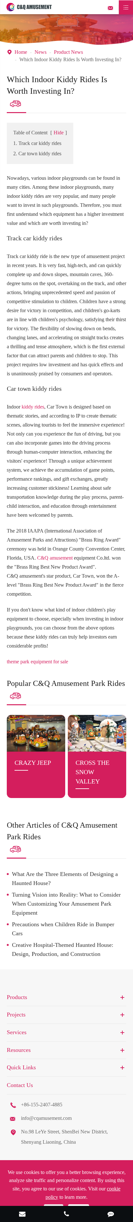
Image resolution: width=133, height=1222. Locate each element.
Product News (68, 52)
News (40, 52)
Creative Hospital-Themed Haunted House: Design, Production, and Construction (62, 949)
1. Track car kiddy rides (37, 143)
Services (16, 1032)
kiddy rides (33, 406)
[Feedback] (111, 1215)
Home (21, 52)
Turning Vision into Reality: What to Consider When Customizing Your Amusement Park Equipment (66, 903)
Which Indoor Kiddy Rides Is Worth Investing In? (70, 59)
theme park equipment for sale (37, 661)
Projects (16, 1014)
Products (17, 997)
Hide (59, 132)
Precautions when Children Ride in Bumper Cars (63, 929)
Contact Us (20, 1085)
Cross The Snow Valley (92, 771)
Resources (19, 1050)
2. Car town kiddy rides (37, 153)
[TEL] (66, 1215)
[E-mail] (22, 1215)
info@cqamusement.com (46, 1118)
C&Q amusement (55, 558)
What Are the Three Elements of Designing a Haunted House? (65, 878)
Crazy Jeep (33, 762)
